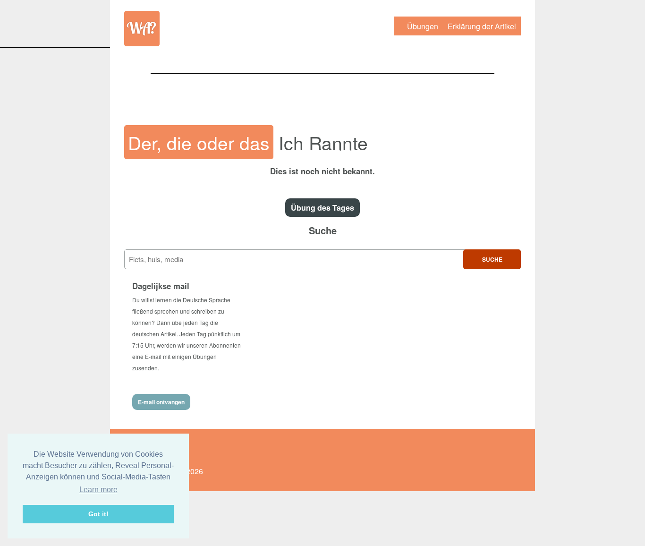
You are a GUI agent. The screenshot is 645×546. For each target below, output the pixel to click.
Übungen (422, 26)
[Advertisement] (322, 94)
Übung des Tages (322, 207)
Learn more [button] (98, 490)
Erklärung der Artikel (482, 26)
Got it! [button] (98, 514)
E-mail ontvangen (161, 402)
